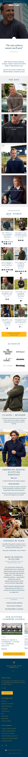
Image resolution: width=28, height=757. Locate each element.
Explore (14, 32)
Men (8, 214)
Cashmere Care (5, 711)
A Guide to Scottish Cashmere (14, 603)
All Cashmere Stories (6, 740)
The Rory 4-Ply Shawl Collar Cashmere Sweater (7, 321)
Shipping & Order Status (7, 703)
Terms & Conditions (6, 721)
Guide (3, 637)
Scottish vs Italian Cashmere (8, 731)
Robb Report (14, 51)
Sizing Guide (4, 708)
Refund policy (4, 718)
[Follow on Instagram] (6, 745)
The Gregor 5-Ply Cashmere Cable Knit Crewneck (21, 321)
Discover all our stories (14, 654)
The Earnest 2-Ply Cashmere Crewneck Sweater (7, 235)
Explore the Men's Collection (14, 334)
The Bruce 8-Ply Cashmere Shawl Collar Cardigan (21, 234)
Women (17, 214)
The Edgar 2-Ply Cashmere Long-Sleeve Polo (7, 293)
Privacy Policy (4, 716)
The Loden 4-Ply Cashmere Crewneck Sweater (21, 265)
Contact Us (4, 701)
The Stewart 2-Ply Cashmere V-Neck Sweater (7, 264)
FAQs (2, 713)
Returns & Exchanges (6, 706)
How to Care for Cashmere (14, 606)
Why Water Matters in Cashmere (14, 609)
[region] (14, 21)
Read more (4, 648)
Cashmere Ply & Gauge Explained (9, 738)
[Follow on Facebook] (2, 745)
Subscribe (7, 692)
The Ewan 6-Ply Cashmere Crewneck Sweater (20, 294)
